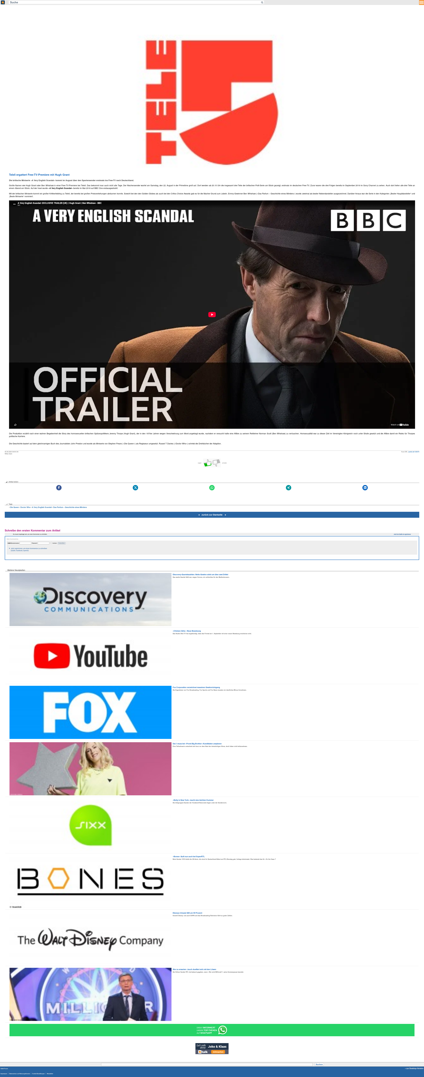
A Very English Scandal (42, 507)
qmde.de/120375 (413, 452)
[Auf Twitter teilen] (135, 488)
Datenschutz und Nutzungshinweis (19, 1073)
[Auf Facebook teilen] (59, 488)
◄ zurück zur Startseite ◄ (212, 514)
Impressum (4, 1073)
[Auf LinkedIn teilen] (365, 488)
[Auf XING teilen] (289, 488)
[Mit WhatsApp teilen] (212, 488)
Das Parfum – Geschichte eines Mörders (70, 507)
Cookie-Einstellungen (38, 1073)
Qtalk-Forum (4, 1068)
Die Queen (14, 507)
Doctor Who (25, 507)
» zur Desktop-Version (414, 1068)
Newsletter (50, 1073)
